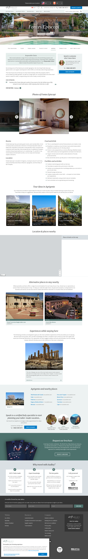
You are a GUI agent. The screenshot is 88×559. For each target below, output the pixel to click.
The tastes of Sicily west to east (16, 215)
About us (38, 11)
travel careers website (74, 528)
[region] (31, 256)
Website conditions (49, 518)
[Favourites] (38, 8)
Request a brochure (62, 454)
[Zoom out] (60, 273)
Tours (22, 48)
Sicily (32, 397)
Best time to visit (75, 48)
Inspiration (30, 11)
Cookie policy (48, 528)
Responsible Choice (49, 61)
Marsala (33, 404)
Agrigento (9, 407)
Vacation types (20, 11)
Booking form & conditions (51, 520)
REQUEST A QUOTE (76, 7)
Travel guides (31, 48)
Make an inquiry (70, 71)
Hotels (53, 48)
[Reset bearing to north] (60, 275)
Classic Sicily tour (40, 216)
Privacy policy (48, 525)
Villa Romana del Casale (37, 394)
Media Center (48, 535)
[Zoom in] (60, 271)
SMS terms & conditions (50, 523)
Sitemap (7, 525)
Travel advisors (28, 525)
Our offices (7, 518)
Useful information (29, 518)
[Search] (81, 11)
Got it (42, 554)
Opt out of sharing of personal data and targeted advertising (12, 554)
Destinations (9, 11)
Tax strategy (48, 533)
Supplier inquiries (29, 523)
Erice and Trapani (61, 394)
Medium (16, 88)
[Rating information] (20, 88)
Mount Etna (60, 397)
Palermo (33, 399)
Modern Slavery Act (49, 530)
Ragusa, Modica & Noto (37, 402)
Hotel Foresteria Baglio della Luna (16, 322)
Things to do (63, 48)
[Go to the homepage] (11, 7)
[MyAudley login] (41, 8)
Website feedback (9, 523)
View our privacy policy (33, 550)
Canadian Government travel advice (33, 520)
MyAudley (7, 520)
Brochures (47, 11)
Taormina (59, 402)
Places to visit (43, 48)
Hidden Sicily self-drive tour (68, 215)
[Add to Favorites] (84, 17)
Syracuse (59, 399)
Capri (58, 404)
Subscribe (78, 506)
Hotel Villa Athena (51, 322)
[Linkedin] (50, 541)
